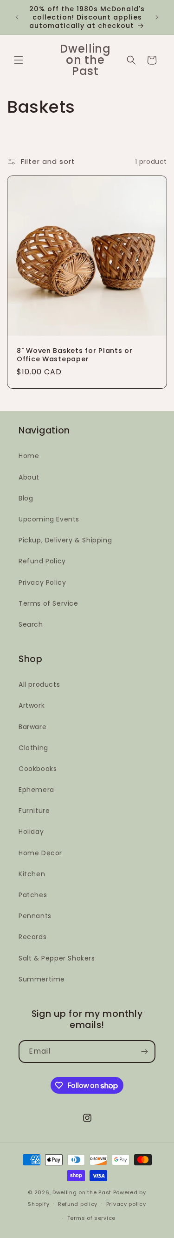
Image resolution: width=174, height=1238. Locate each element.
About (29, 477)
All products (39, 684)
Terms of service (91, 1218)
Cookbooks (38, 768)
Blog (26, 498)
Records (32, 936)
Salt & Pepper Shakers (57, 958)
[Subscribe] (144, 1051)
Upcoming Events (49, 519)
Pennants (35, 915)
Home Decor (40, 853)
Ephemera (36, 789)
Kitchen (32, 874)
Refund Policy (42, 561)
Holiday (31, 831)
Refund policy (77, 1204)
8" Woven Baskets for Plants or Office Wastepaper (75, 354)
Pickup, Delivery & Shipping (65, 540)
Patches (33, 895)
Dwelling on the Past (81, 1192)
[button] (18, 60)
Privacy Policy (42, 582)
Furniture (34, 810)
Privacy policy (126, 1204)
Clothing (33, 747)
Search (31, 624)
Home (29, 455)
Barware (32, 726)
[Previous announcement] (17, 17)
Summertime (42, 979)
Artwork (32, 705)
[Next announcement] (157, 17)
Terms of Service (48, 603)
